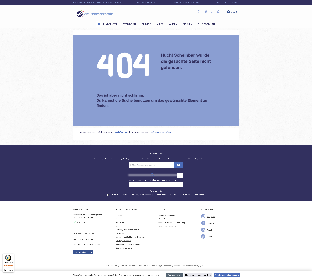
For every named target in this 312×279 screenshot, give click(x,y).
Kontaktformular (120, 132)
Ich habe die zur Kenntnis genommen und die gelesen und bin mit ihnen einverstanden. (157, 194)
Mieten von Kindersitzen (168, 226)
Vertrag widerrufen (83, 252)
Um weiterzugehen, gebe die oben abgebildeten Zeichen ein (153, 180)
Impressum (120, 222)
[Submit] (178, 165)
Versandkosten (149, 266)
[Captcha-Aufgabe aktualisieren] (180, 175)
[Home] (99, 24)
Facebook (210, 223)
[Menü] (12, 255)
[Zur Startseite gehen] (95, 13)
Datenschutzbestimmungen (130, 194)
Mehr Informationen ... (150, 275)
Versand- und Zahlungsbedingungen (130, 237)
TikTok (209, 237)
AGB (169, 194)
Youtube (210, 230)
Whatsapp (80, 222)
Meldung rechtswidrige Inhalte (128, 244)
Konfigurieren (174, 275)
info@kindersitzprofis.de (161, 132)
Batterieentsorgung (124, 248)
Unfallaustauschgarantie (168, 215)
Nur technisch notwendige (198, 275)
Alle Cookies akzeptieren (227, 275)
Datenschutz (121, 233)
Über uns (119, 215)
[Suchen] (198, 12)
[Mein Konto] (218, 12)
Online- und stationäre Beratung (171, 222)
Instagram (211, 216)
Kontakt (119, 219)
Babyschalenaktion (166, 219)
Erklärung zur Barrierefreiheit (127, 230)
